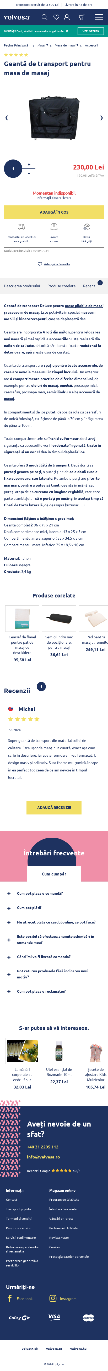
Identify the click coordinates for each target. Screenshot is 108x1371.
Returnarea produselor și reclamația (22, 1249)
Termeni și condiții (19, 1218)
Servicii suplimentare (21, 1237)
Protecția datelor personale (69, 1256)
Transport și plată (18, 1209)
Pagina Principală (16, 45)
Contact (11, 1199)
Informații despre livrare (54, 197)
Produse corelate (61, 285)
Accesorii (91, 45)
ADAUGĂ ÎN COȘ (54, 212)
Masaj (41, 45)
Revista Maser (59, 1237)
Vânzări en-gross (61, 1218)
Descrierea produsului (22, 285)
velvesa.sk (30, 1348)
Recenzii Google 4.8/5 (53, 1171)
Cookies (54, 1247)
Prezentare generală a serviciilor (22, 1263)
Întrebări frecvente (63, 1209)
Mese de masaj (65, 45)
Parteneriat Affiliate (63, 1228)
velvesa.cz (54, 1348)
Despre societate (18, 1228)
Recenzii (90, 284)
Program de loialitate (64, 1199)
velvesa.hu (78, 1348)
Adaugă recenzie (54, 807)
